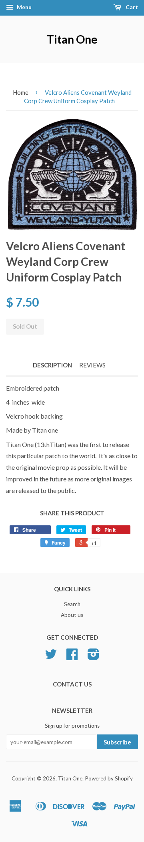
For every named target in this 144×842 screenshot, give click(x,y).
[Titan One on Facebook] (72, 657)
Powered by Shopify (109, 778)
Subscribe (117, 742)
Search (72, 604)
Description (52, 365)
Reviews (92, 365)
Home (20, 92)
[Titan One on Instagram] (93, 657)
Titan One (72, 39)
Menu (24, 7)
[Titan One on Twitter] (51, 657)
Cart (131, 7)
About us (72, 615)
